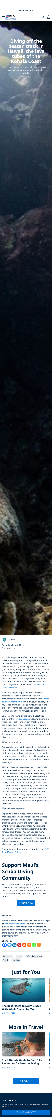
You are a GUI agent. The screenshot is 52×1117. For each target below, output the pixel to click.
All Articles (26, 1081)
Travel (5, 960)
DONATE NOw (26, 903)
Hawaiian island (22, 718)
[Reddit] (24, 945)
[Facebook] (4, 945)
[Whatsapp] (34, 945)
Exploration (7, 956)
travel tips (16, 960)
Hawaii (19, 956)
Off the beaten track (34, 956)
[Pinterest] (19, 945)
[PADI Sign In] (48, 17)
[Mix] (29, 945)
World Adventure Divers (14, 923)
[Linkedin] (14, 945)
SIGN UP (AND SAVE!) (26, 1112)
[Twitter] (9, 945)
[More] (39, 945)
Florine (11, 639)
